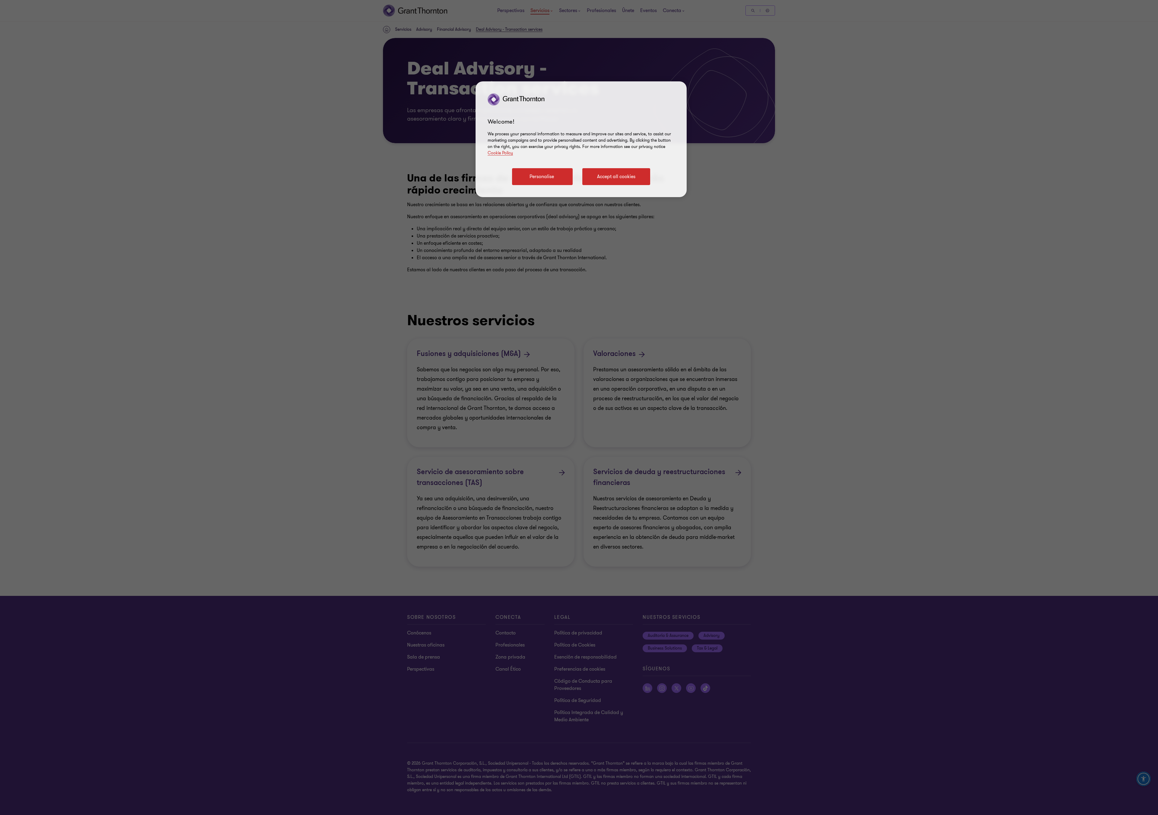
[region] (581, 139)
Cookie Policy (500, 153)
